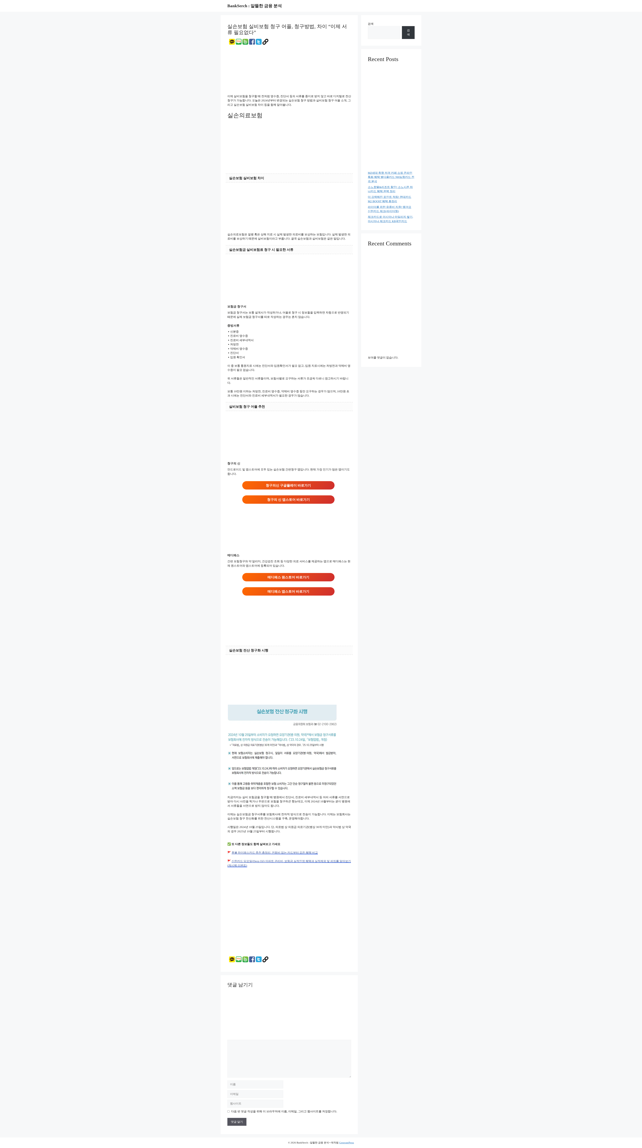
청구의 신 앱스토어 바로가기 (288, 499)
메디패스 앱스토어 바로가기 (288, 591)
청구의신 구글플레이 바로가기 (288, 485)
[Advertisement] (289, 69)
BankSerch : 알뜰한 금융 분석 (254, 6)
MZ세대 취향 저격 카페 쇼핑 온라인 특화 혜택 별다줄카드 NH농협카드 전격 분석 (391, 177)
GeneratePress (346, 1142)
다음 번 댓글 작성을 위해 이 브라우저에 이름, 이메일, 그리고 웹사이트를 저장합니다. (284, 1111)
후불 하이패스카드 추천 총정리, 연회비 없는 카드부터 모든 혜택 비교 (275, 852)
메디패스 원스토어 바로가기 (288, 577)
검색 (370, 23)
